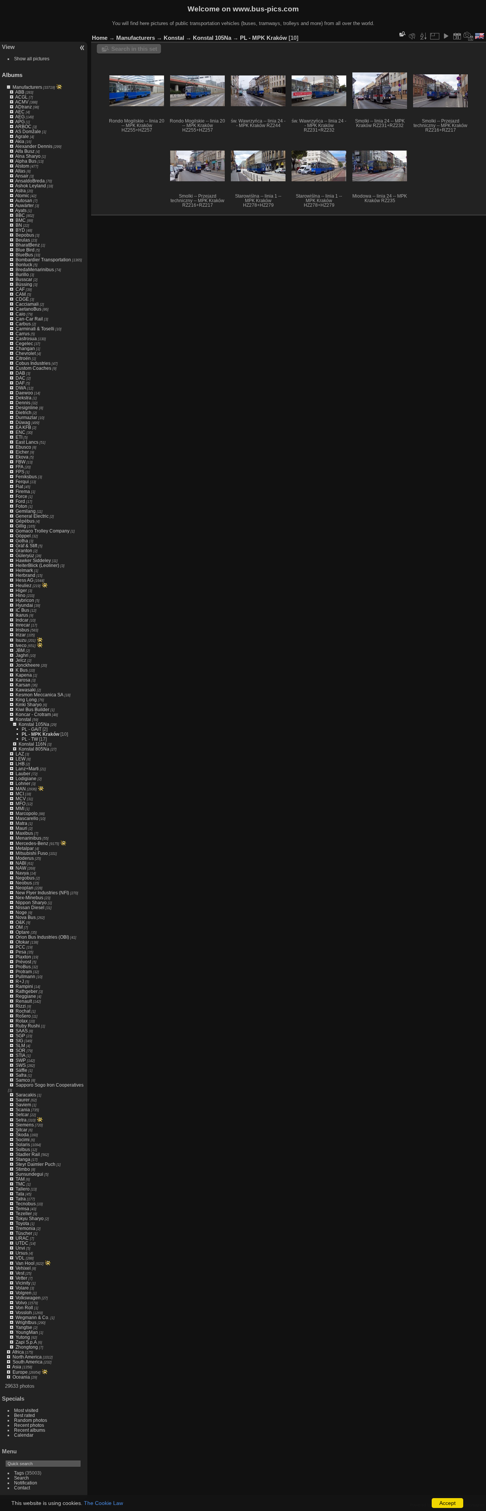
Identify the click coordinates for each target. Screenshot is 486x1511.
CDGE (22, 299)
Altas (20, 170)
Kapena (24, 674)
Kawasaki (26, 689)
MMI (20, 808)
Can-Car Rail (29, 318)
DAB (20, 373)
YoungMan (27, 1332)
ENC (20, 432)
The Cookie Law (103, 1503)
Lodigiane (26, 778)
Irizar (21, 634)
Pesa (21, 951)
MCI (20, 793)
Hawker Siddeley (33, 560)
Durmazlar (26, 417)
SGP (20, 1035)
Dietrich (24, 412)
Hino (20, 595)
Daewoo (24, 392)
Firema (23, 491)
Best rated (24, 1415)
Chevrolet (26, 353)
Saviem (23, 1104)
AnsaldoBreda (30, 180)
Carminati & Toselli (35, 328)
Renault (24, 1001)
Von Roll (24, 1307)
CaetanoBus (28, 308)
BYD (20, 230)
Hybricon (25, 600)
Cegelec (24, 343)
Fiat (19, 486)
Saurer (23, 1099)
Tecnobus (26, 1203)
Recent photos (29, 1425)
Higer (21, 590)
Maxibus (24, 833)
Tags (19, 1472)
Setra (21, 1119)
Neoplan (24, 887)
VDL (20, 1257)
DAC (20, 377)
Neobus (24, 882)
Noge (21, 912)
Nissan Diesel (30, 907)
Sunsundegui (29, 1174)
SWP (21, 1060)
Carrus (23, 333)
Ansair (21, 175)
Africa (18, 1351)
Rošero (23, 1015)
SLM (20, 1045)
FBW (20, 461)
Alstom (22, 165)
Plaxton (23, 956)
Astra (20, 190)
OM (19, 927)
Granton (24, 550)
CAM (21, 294)
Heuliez (24, 585)
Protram (24, 971)
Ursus (22, 1252)
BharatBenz (28, 244)
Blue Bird (25, 249)
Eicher (22, 451)
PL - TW (30, 739)
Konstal (23, 719)
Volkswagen (28, 1297)
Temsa (22, 1208)
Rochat (23, 1010)
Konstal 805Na (34, 748)
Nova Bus (26, 917)
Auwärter (24, 205)
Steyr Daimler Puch (35, 1164)
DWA (21, 387)
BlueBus (24, 254)
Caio (20, 313)
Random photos (30, 1420)
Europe (20, 1372)
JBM (20, 650)
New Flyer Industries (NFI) (42, 892)
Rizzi (21, 1006)
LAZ (20, 753)
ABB (19, 92)
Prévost (23, 961)
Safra (21, 1075)
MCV (21, 798)
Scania (23, 1109)
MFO (20, 803)
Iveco (21, 645)
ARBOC (23, 126)
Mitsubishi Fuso (32, 853)
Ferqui (22, 481)
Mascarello (27, 818)
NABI (21, 863)
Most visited (26, 1410)
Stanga (23, 1159)
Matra (21, 823)
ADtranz (23, 106)
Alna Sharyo (28, 156)
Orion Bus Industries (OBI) (42, 937)
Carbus (23, 323)
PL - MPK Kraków (40, 734)
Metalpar (25, 848)
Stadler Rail (28, 1154)
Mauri (21, 828)
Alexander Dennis (33, 146)
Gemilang (26, 511)
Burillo (22, 274)
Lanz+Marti (27, 768)
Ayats (21, 210)
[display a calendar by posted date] (457, 36)
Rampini (24, 986)
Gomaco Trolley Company (42, 530)
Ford (20, 501)
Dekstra (24, 397)
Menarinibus (28, 838)
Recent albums (29, 1430)
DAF (20, 382)
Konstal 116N (32, 743)
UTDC (22, 1243)
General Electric (32, 516)
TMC (20, 1183)
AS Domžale (28, 131)
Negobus (25, 877)
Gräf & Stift (26, 545)
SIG (19, 1040)
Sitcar (21, 1129)
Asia (16, 1366)
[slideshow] (446, 36)
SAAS (22, 1030)
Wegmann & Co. (32, 1317)
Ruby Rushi (28, 1025)
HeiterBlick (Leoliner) (37, 565)
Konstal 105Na (34, 724)
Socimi (23, 1139)
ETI (19, 437)
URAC (22, 1238)
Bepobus (25, 234)
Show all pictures (31, 58)
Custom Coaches (33, 368)
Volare (22, 1287)
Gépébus (25, 520)
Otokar (22, 941)
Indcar (22, 619)
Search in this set (134, 49)
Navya (22, 872)
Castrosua (26, 338)
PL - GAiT (31, 729)
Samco (23, 1079)
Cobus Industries (33, 363)
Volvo (21, 1302)
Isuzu (21, 640)
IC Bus (22, 610)
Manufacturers (27, 87)
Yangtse (24, 1327)
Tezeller (24, 1213)
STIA (20, 1055)
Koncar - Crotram (33, 714)
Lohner (23, 783)
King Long (26, 699)
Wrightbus (26, 1322)
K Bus (22, 670)
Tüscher (24, 1233)
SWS (21, 1065)
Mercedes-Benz (32, 843)
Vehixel (23, 1268)
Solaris (23, 1144)
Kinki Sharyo (29, 704)
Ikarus (22, 615)
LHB (20, 763)
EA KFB (23, 427)
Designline (27, 407)
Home (99, 38)
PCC (20, 946)
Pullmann (25, 976)
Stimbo (23, 1169)
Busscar (24, 279)
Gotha (22, 540)
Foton (21, 506)
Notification (25, 1482)
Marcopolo (27, 813)
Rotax (22, 1020)
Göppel (23, 535)
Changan (25, 348)
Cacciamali (27, 304)
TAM (20, 1178)
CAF (20, 289)
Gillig (21, 525)
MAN (21, 788)
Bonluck (24, 264)
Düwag (23, 422)
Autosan (23, 200)
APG (20, 121)
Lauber (23, 773)
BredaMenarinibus (35, 269)
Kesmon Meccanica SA (39, 694)
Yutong (23, 1337)
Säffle (21, 1070)
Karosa (23, 679)
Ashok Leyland (30, 185)
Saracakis (26, 1094)
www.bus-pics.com (266, 9)
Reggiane (26, 996)
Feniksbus (26, 476)
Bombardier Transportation (43, 259)
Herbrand (25, 575)
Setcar (22, 1114)
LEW (20, 758)
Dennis (23, 402)
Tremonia (25, 1228)
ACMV (21, 101)
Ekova (22, 456)
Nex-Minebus (29, 897)
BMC (21, 220)
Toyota (22, 1223)
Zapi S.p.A (26, 1342)
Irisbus (22, 629)
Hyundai (24, 605)
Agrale (22, 136)
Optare (23, 932)
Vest (20, 1273)
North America (27, 1356)
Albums (12, 75)
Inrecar (23, 624)
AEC (20, 111)
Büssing (24, 284)
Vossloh (24, 1312)
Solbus (23, 1149)
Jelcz (21, 660)
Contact (22, 1487)
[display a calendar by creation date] (468, 36)
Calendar (23, 1434)
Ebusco (23, 447)
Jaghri (22, 655)
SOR (20, 1050)
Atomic (22, 195)
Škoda (22, 1134)
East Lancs (27, 442)
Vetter (21, 1277)
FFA (20, 466)
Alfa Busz (25, 151)
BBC (20, 215)
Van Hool (25, 1263)
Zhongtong (27, 1347)
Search (21, 1477)
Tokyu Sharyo (30, 1218)
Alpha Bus (25, 161)
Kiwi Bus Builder (32, 709)
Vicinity (23, 1282)
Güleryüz (25, 555)
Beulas (23, 239)
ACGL (21, 96)
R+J (20, 981)
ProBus (23, 966)
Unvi (20, 1248)
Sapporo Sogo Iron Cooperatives (50, 1084)
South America (28, 1361)
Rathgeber (27, 991)
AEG (20, 116)
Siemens (25, 1124)
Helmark (24, 570)
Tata (20, 1193)
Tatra (21, 1198)
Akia (19, 141)
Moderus (25, 858)
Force (21, 496)
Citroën (23, 358)
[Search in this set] (401, 34)
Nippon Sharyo (31, 902)
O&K (20, 922)
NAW (21, 867)
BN (19, 225)
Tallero (23, 1188)
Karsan (23, 684)
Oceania (21, 1376)
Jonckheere (28, 665)
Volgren (24, 1292)
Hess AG (24, 580)
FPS (20, 471)
